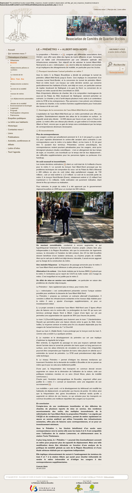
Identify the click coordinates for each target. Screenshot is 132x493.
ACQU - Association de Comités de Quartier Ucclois (97, 39)
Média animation (109, 477)
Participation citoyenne (19, 113)
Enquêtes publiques (17, 118)
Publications (13, 137)
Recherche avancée (117, 72)
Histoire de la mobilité (18, 103)
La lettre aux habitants (18, 122)
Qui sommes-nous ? (17, 54)
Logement (14, 108)
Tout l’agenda (14, 152)
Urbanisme (14, 60)
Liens (10, 133)
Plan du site (112, 9)
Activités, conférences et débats (19, 143)
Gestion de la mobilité (18, 89)
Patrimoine (14, 115)
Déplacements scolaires (19, 84)
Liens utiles (122, 9)
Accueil (11, 50)
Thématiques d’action (17, 57)
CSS (84, 477)
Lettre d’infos (14, 148)
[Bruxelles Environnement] (92, 491)
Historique (12, 126)
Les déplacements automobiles (22, 98)
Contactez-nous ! (100, 9)
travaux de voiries (17, 94)
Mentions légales (52, 477)
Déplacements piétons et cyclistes (20, 69)
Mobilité (13, 63)
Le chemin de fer (17, 75)
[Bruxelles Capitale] (78, 491)
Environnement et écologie (21, 106)
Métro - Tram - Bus (17, 79)
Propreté (13, 110)
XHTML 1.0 (91, 477)
